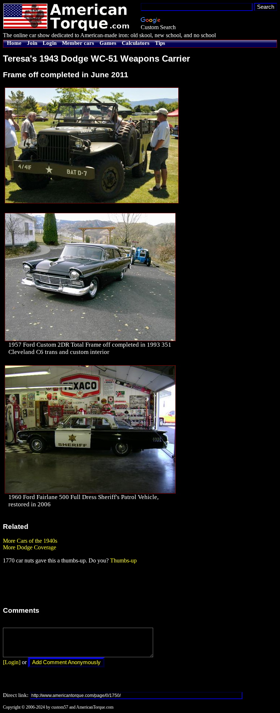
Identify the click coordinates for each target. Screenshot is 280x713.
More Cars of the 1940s (30, 541)
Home (14, 43)
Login (50, 43)
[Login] (11, 662)
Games (108, 43)
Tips (160, 43)
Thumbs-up (123, 560)
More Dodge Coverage (29, 547)
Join (32, 43)
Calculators (135, 43)
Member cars (78, 43)
